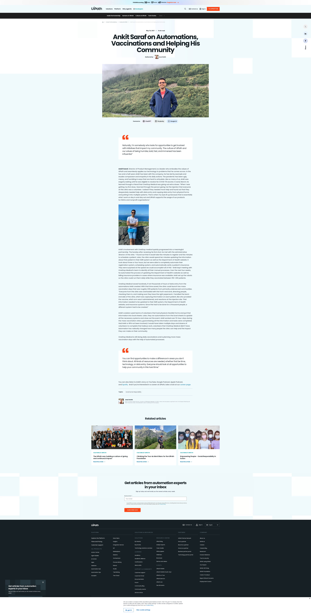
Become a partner (183, 545)
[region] (155, 605)
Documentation (139, 579)
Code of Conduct (205, 575)
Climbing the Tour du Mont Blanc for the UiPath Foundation (155, 457)
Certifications (138, 562)
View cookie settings (143, 610)
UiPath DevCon (160, 578)
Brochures (159, 558)
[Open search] (185, 9)
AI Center (94, 559)
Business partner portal (184, 551)
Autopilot (93, 575)
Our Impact (203, 565)
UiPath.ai (202, 541)
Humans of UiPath (128, 16)
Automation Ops (96, 572)
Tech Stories (152, 16)
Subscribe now (132, 510)
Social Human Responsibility (133, 392)
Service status (139, 592)
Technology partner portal (185, 555)
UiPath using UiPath (205, 561)
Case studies (160, 548)
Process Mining (117, 562)
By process (138, 545)
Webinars (159, 555)
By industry (138, 541)
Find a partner (182, 541)
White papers (160, 551)
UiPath (159, 582)
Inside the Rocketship (113, 16)
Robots (115, 565)
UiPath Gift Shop (204, 568)
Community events (140, 589)
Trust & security (204, 558)
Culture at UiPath (140, 16)
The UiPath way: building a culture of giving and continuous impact (110, 457)
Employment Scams (205, 581)
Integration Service (118, 545)
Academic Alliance (140, 558)
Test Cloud (116, 575)
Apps (92, 562)
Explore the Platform (98, 538)
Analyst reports (160, 545)
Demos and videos (161, 561)
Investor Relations (205, 555)
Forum (136, 582)
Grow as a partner (183, 548)
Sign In (200, 525)
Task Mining (116, 572)
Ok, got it (128, 610)
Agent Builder (95, 555)
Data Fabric (116, 538)
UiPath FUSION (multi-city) (163, 572)
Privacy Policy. (162, 504)
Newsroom (203, 551)
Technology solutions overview (143, 548)
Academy (137, 555)
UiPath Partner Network (184, 538)
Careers (202, 545)
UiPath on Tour (160, 575)
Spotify (125, 384)
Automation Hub (96, 569)
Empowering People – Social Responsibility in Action (198, 457)
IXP (114, 548)
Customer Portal (139, 576)
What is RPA (138, 565)
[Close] (309, 598)
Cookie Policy (149, 605)
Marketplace (116, 551)
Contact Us (189, 525)
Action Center (95, 552)
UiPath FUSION (160, 568)
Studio (115, 569)
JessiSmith (162, 57)
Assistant (93, 565)
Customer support (97, 545)
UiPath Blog (159, 541)
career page (185, 384)
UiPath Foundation (205, 571)
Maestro (115, 555)
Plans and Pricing (96, 541)
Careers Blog (203, 548)
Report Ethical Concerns (206, 578)
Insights (115, 541)
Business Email (128, 495)
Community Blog (139, 586)
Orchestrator (116, 558)
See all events (160, 585)
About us (202, 538)
